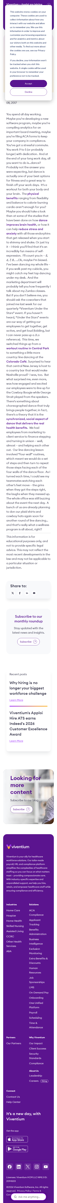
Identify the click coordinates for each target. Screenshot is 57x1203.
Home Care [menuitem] (13, 910)
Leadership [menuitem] (35, 1075)
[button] (17, 847)
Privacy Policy (24, 1191)
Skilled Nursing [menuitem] (15, 926)
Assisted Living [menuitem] (15, 931)
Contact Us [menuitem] (13, 1097)
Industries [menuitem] (11, 905)
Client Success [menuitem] (37, 1048)
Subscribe (26, 642)
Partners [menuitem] (10, 1037)
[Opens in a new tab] (9, 1166)
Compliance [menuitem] (36, 1063)
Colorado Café (16, 361)
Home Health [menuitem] (14, 921)
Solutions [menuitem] (34, 905)
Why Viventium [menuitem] (37, 1037)
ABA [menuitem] (8, 951)
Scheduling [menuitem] (35, 1018)
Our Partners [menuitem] (13, 1043)
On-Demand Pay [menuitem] (39, 992)
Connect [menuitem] (10, 1091)
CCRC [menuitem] (10, 936)
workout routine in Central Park (27, 348)
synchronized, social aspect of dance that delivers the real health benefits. (27, 423)
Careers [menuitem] (38, 1081)
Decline (28, 92)
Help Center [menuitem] (13, 1102)
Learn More (16, 700)
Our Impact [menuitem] (36, 1043)
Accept (28, 83)
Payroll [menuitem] (33, 1012)
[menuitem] (39, 1071)
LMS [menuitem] (31, 987)
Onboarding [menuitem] (36, 998)
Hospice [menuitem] (11, 915)
